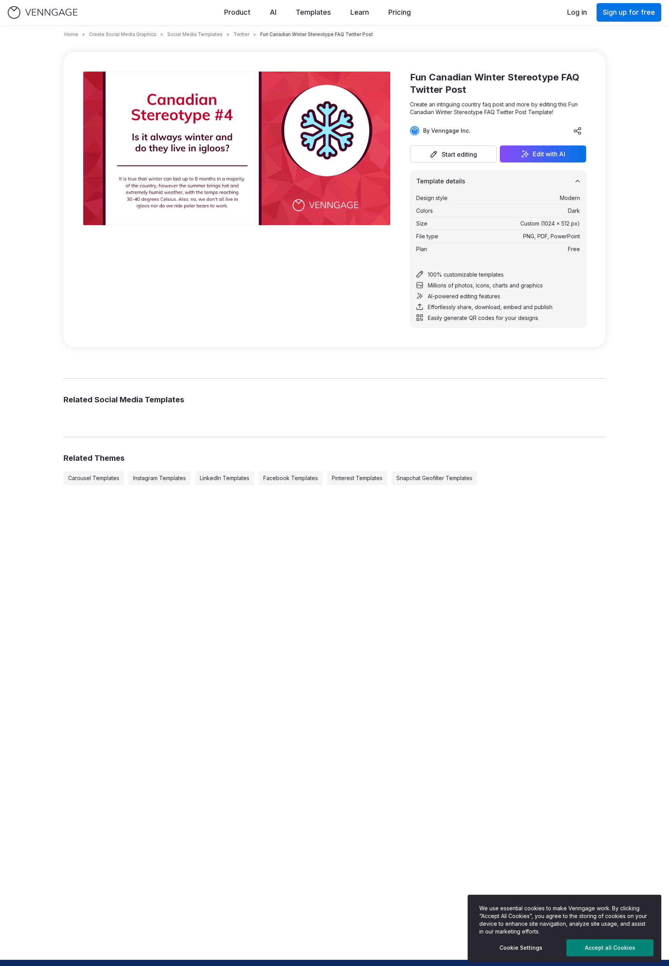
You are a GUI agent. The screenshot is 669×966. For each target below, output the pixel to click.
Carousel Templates (93, 478)
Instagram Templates (159, 478)
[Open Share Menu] (577, 130)
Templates (313, 12)
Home (71, 34)
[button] (453, 153)
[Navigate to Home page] (42, 12)
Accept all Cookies (610, 947)
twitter (241, 34)
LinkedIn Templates (224, 478)
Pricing (399, 12)
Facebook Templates (290, 478)
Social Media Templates (195, 34)
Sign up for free (629, 12)
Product (237, 12)
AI (273, 12)
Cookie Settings (520, 947)
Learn (359, 12)
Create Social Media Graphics (122, 34)
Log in (577, 12)
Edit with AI (549, 154)
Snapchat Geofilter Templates (434, 478)
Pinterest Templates (357, 478)
